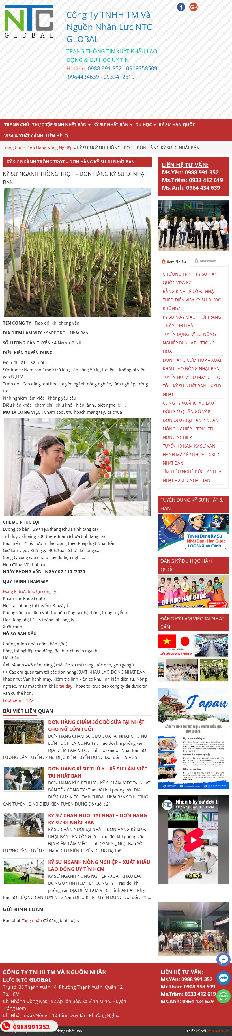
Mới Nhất (208, 260)
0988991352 (31, 1026)
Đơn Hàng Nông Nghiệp (50, 147)
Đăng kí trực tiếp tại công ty (29, 591)
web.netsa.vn (218, 1030)
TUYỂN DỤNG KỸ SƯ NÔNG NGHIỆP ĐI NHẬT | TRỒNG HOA (189, 342)
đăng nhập (31, 920)
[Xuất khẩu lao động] (193, 680)
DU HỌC (144, 124)
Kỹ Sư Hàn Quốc (177, 124)
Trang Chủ (16, 124)
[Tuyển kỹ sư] (193, 549)
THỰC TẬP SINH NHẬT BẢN (60, 124)
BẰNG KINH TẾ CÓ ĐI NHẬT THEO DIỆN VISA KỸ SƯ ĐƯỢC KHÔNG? (192, 299)
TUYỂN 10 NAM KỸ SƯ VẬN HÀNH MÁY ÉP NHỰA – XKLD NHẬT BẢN (191, 454)
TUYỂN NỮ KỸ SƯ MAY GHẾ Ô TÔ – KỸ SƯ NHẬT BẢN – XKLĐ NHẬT (192, 385)
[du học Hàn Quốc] (193, 606)
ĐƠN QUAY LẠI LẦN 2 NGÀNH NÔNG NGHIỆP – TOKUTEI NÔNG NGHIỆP (192, 428)
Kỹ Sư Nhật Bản (111, 124)
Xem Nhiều (176, 261)
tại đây (65, 686)
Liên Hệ (54, 136)
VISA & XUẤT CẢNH (23, 136)
